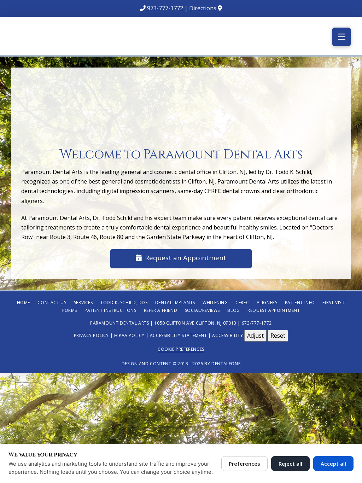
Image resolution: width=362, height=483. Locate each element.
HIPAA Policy (129, 335)
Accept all (333, 463)
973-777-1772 (165, 8)
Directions (202, 8)
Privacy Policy (91, 335)
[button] (341, 37)
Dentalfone (225, 364)
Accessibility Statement (178, 335)
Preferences (244, 463)
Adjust (255, 335)
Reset (277, 335)
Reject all (290, 463)
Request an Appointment (185, 257)
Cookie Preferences (181, 349)
